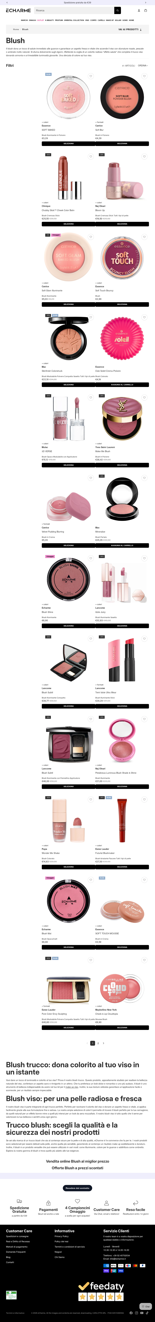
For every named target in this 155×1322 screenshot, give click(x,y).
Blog (8, 1257)
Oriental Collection (74, 20)
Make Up (110, 20)
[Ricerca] (117, 10)
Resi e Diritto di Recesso (18, 1241)
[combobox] (77, 10)
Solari (118, 20)
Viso (87, 20)
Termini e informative (15, 1313)
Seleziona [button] (69, 143)
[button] (143, 65)
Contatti (10, 1262)
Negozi (58, 1252)
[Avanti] (103, 1043)
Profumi (59, 20)
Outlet (40, 20)
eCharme (41, 1313)
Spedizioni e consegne (17, 1236)
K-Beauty (49, 20)
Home (131, 20)
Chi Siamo (59, 1257)
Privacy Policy (62, 1236)
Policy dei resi (61, 1241)
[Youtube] (142, 1313)
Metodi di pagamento (16, 1246)
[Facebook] (131, 1313)
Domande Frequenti (16, 1252)
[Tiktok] (147, 1313)
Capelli (101, 20)
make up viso (72, 1086)
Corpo (93, 20)
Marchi (24, 20)
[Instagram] (136, 1313)
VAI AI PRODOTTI (130, 29)
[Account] (139, 10)
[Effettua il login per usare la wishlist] (91, 76)
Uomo (125, 20)
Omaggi (32, 20)
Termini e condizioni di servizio (70, 1246)
